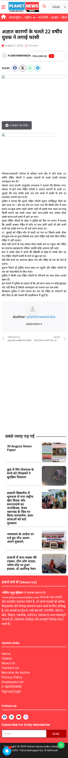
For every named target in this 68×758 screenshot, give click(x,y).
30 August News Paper (19, 448)
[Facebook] (58, 56)
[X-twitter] (11, 717)
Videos (7, 658)
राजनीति (43, 17)
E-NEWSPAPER (12, 687)
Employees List (13, 682)
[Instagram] (25, 717)
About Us (8, 663)
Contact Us (10, 668)
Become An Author (16, 672)
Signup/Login (11, 691)
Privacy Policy (12, 677)
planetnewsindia (41, 316)
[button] (15, 68)
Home (6, 654)
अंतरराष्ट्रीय (15, 17)
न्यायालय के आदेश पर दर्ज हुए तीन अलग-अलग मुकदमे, (20, 538)
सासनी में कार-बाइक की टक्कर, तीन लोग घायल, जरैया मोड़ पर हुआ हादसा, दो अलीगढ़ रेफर (22, 563)
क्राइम (54, 17)
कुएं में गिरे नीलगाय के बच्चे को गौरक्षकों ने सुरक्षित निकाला (20, 473)
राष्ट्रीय (27, 17)
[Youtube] (51, 56)
